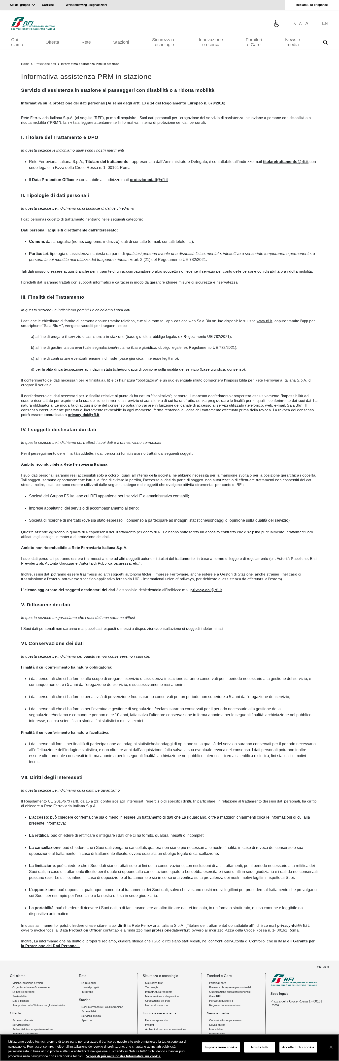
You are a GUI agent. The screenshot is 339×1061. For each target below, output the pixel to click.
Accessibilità (88, 1011)
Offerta (52, 42)
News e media (292, 42)
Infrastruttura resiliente (158, 991)
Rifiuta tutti (260, 1047)
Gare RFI (215, 996)
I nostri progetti (90, 987)
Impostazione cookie (221, 1047)
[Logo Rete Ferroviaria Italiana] (33, 23)
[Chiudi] (331, 1047)
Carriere (48, 5)
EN (325, 23)
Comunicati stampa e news (225, 1020)
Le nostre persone (23, 991)
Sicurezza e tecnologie (163, 42)
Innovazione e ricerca (211, 42)
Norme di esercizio (156, 1005)
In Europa (87, 991)
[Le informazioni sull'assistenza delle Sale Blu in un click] (276, 23)
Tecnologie (151, 987)
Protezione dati (45, 64)
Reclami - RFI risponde (312, 5)
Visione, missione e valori (27, 982)
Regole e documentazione (224, 1005)
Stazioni (121, 42)
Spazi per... (88, 1020)
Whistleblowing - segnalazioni (86, 5)
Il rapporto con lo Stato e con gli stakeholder (38, 1005)
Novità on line (217, 1024)
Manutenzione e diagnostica (162, 996)
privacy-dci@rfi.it (83, 415)
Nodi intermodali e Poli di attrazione (102, 1006)
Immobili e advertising (25, 1033)
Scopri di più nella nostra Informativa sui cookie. (123, 1056)
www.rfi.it (264, 321)
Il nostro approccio (156, 1020)
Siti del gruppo (20, 5)
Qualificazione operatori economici (229, 991)
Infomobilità (216, 1029)
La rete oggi (88, 982)
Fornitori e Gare (254, 42)
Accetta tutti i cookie (298, 1047)
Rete (86, 42)
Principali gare (217, 982)
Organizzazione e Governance (31, 987)
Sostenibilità (19, 996)
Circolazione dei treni (157, 1000)
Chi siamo (17, 42)
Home (25, 64)
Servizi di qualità (91, 1015)
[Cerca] (325, 42)
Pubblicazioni (217, 1033)
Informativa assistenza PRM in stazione (90, 64)
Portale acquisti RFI (221, 1000)
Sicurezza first (154, 982)
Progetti (149, 1024)
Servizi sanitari (21, 1024)
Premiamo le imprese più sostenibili (230, 987)
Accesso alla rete (22, 1020)
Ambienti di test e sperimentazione (32, 1029)
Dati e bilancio (20, 1000)
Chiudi (321, 967)
